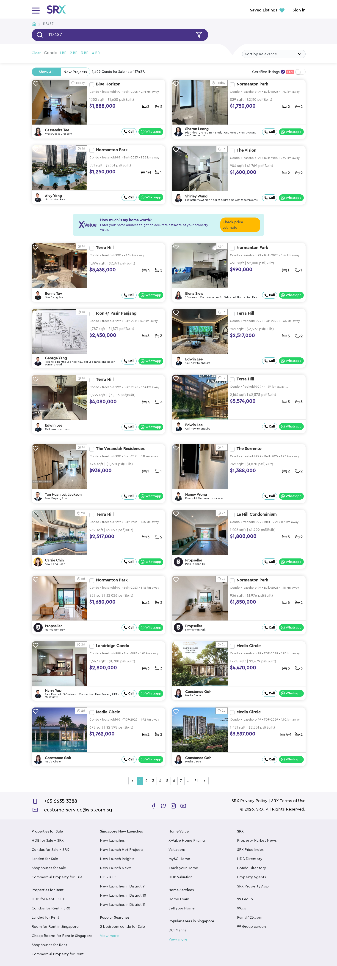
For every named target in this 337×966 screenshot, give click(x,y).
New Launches (112, 840)
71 (196, 781)
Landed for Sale (45, 859)
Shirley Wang (196, 196)
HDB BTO (108, 877)
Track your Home (183, 868)
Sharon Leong (197, 129)
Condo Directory (251, 868)
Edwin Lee (194, 359)
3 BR (84, 53)
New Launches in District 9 (122, 886)
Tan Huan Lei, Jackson (63, 494)
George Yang (56, 358)
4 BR (96, 53)
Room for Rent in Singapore (55, 926)
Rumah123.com (249, 917)
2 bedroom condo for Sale (122, 926)
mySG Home (179, 859)
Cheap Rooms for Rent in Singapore (62, 936)
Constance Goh (198, 692)
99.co (241, 908)
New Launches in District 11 (122, 904)
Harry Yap (53, 690)
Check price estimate (233, 224)
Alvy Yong (53, 196)
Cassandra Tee (57, 130)
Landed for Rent (45, 917)
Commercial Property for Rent (58, 954)
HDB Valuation (180, 877)
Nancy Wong (196, 494)
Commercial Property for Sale (57, 877)
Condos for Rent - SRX (51, 908)
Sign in (299, 10)
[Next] (204, 781)
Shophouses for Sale (49, 868)
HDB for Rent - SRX (48, 899)
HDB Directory (249, 859)
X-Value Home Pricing (186, 840)
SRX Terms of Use (288, 801)
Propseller (193, 560)
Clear (36, 53)
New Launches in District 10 (123, 895)
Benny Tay (53, 293)
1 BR (63, 53)
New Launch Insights (117, 859)
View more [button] (109, 936)
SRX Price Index (250, 850)
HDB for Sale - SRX (48, 840)
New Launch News (116, 868)
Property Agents (251, 877)
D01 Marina (177, 930)
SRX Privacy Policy (249, 801)
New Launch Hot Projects (122, 850)
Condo (50, 53)
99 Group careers (252, 926)
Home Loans (179, 899)
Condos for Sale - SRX (50, 850)
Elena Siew (194, 293)
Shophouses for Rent (49, 945)
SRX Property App (253, 886)
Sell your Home (181, 908)
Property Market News (257, 840)
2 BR (73, 53)
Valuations (176, 850)
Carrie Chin (54, 560)
